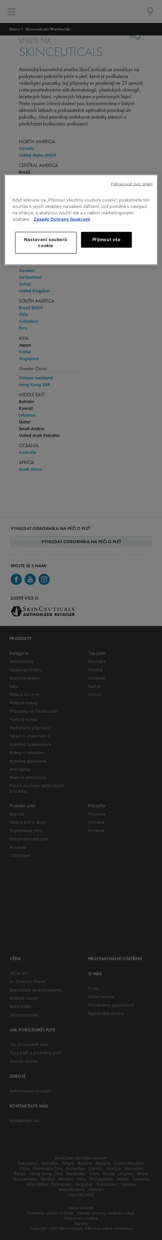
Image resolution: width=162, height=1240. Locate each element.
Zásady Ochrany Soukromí (62, 219)
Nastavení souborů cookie (45, 242)
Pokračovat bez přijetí (131, 183)
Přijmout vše (106, 239)
